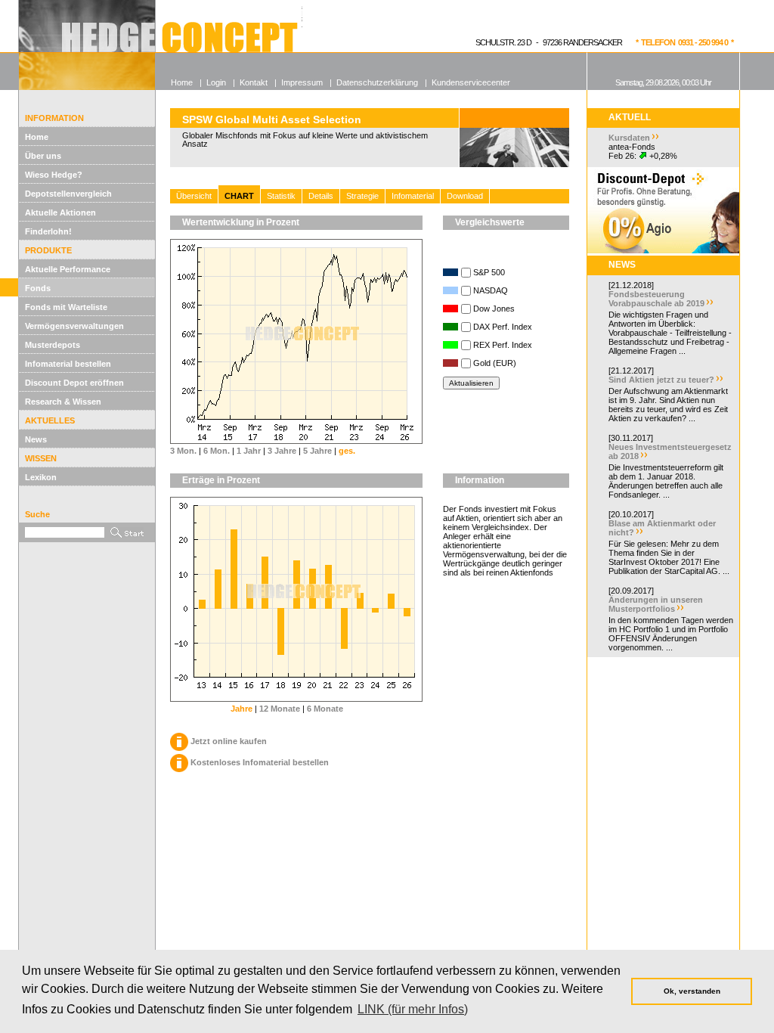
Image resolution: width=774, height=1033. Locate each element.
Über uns (43, 155)
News (36, 439)
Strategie (362, 195)
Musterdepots (52, 344)
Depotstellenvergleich (68, 193)
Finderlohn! (48, 231)
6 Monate (325, 708)
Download (465, 195)
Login (216, 82)
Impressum (302, 82)
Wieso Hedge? (53, 174)
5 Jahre (317, 450)
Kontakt (254, 82)
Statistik (281, 195)
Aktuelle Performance (67, 269)
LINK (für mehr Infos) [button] (413, 1009)
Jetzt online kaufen (228, 741)
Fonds (38, 288)
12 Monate (279, 708)
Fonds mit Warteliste (66, 307)
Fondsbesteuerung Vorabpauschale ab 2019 (656, 299)
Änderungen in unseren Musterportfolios (655, 604)
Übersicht (194, 195)
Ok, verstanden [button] (692, 991)
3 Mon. (183, 450)
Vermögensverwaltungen (74, 325)
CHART (239, 195)
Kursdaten (629, 137)
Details (320, 195)
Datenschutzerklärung (377, 82)
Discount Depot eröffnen (74, 382)
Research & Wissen (63, 401)
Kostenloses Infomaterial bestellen (259, 762)
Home (36, 136)
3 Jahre (282, 450)
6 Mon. (216, 450)
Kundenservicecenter (471, 82)
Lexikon (41, 477)
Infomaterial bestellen (68, 363)
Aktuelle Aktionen (60, 212)
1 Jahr (249, 450)
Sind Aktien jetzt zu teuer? (661, 379)
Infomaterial (413, 195)
